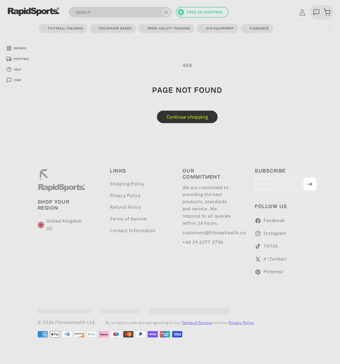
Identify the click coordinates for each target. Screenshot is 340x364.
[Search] (166, 12)
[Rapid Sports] (33, 11)
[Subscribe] (309, 184)
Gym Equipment (220, 28)
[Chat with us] (316, 12)
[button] (327, 12)
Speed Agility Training (168, 28)
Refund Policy (125, 207)
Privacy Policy (125, 195)
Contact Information (133, 230)
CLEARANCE (259, 28)
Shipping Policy (127, 184)
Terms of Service (128, 219)
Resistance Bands (115, 28)
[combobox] (120, 12)
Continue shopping (187, 117)
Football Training (65, 28)
